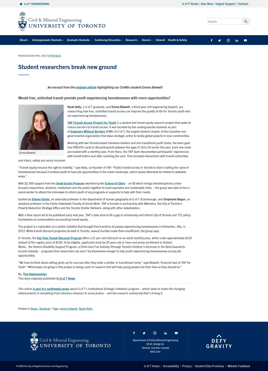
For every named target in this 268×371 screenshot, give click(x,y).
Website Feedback (239, 366)
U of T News (67, 278)
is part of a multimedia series (51, 288)
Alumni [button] (146, 40)
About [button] (23, 40)
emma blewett (68, 308)
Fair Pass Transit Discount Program (59, 238)
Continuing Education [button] (108, 40)
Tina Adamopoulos (35, 274)
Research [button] (131, 40)
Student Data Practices (209, 366)
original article (86, 87)
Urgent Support (225, 3)
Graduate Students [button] (78, 40)
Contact (243, 3)
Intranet (160, 40)
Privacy (186, 366)
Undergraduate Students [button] (47, 40)
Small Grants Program (70, 183)
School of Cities (115, 183)
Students (44, 308)
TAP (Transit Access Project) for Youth (91, 122)
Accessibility (171, 366)
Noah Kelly (85, 308)
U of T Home (190, 3)
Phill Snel (56, 55)
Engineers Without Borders (88, 131)
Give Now (207, 3)
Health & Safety (177, 40)
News (34, 308)
